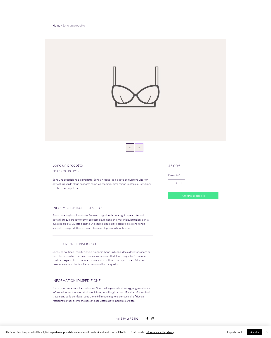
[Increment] (182, 183)
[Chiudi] (266, 332)
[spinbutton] (176, 183)
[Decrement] (171, 183)
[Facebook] (147, 318)
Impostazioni (234, 332)
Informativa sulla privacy (160, 332)
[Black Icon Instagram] (153, 318)
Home (56, 25)
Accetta (254, 332)
